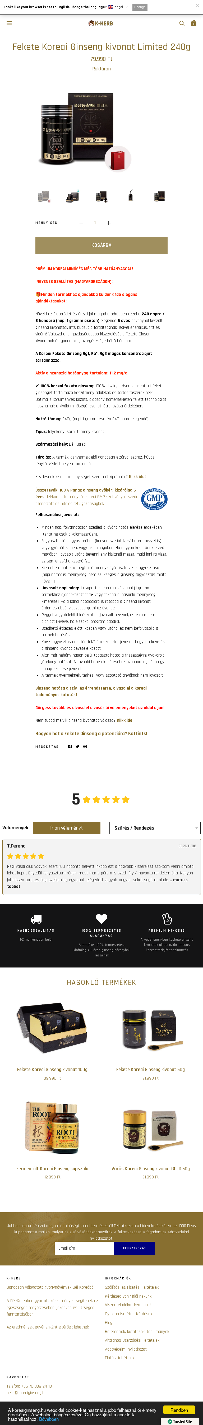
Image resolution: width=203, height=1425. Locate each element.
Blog (108, 1323)
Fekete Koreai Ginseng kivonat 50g (150, 1070)
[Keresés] (181, 23)
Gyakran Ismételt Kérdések (128, 1314)
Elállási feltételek (119, 1358)
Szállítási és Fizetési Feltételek (132, 1287)
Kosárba (101, 245)
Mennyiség (46, 223)
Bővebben (49, 1419)
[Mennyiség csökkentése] (81, 223)
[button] (118, 7)
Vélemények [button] (15, 828)
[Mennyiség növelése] (108, 223)
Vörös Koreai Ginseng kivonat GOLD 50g (151, 1169)
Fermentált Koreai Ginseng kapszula (52, 1169)
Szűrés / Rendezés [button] (134, 828)
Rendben (179, 1410)
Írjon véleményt (66, 828)
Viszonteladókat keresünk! (128, 1305)
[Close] (197, 5)
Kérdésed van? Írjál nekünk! (129, 1296)
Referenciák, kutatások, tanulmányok (137, 1332)
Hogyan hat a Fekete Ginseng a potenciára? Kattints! (91, 733)
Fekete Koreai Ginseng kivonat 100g (52, 1070)
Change (140, 7)
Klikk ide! (137, 477)
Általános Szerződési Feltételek (132, 1340)
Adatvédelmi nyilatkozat (126, 1349)
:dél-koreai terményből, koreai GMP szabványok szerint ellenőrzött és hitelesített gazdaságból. (87, 497)
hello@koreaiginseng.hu (27, 1393)
